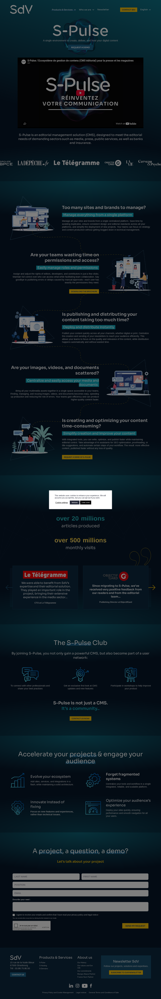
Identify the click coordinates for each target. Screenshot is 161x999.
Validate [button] (75, 502)
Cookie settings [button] (61, 503)
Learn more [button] (86, 502)
